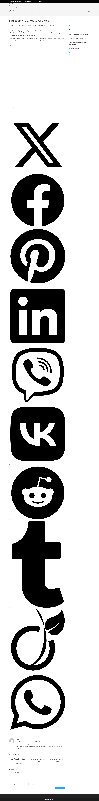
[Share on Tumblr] (37, 607)
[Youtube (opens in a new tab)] (89, 1)
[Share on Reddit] (37, 519)
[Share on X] (37, 172)
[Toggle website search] (89, 12)
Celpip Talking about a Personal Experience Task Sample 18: (56, 758)
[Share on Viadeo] (37, 670)
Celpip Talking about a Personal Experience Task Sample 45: (37, 758)
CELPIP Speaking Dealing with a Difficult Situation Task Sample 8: (18, 759)
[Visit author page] (11, 740)
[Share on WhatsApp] (37, 733)
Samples (29, 25)
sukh (12, 25)
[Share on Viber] (37, 402)
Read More (43, 41)
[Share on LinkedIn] (37, 346)
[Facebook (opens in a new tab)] (83, 1)
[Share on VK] (37, 464)
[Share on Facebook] (37, 227)
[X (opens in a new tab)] (78, 1)
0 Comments (52, 25)
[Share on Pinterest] (37, 284)
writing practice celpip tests (39, 25)
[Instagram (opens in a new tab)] (86, 1)
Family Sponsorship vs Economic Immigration (78, 32)
